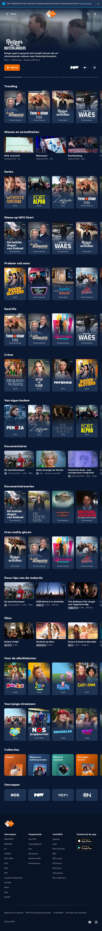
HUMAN (7, 854)
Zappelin (56, 839)
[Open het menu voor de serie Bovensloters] (23, 270)
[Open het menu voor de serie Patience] (71, 361)
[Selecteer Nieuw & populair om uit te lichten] (89, 76)
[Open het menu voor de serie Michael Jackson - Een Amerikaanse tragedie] (95, 493)
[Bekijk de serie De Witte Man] (39, 507)
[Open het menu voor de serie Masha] (23, 665)
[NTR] (63, 795)
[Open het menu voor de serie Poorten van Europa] (71, 493)
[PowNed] (39, 795)
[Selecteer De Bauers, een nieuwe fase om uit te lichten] (32, 76)
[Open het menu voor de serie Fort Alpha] (47, 178)
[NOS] (15, 795)
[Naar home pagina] (51, 13)
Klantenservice (34, 863)
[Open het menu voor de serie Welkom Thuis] (95, 711)
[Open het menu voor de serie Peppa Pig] (71, 665)
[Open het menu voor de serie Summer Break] (23, 711)
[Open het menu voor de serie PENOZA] (23, 407)
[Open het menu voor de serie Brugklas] (71, 711)
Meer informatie (85, 3)
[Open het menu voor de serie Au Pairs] (95, 270)
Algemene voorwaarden (14, 913)
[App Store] (85, 840)
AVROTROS (8, 839)
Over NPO (32, 839)
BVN (54, 854)
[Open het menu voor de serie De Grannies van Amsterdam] (71, 316)
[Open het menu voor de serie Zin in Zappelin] (47, 665)
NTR (6, 873)
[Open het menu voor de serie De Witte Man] (47, 493)
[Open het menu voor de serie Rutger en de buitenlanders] (71, 93)
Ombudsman (58, 873)
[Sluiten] (98, 3)
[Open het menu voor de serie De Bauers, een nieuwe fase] (23, 93)
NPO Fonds (57, 868)
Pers (30, 849)
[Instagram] (96, 923)
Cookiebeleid (58, 913)
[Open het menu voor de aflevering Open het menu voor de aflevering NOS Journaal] (31, 139)
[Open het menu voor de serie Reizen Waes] (95, 93)
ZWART (7, 897)
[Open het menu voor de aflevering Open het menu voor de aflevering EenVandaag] (95, 139)
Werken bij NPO (34, 858)
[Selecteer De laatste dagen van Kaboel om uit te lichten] (51, 76)
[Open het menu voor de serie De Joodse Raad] (71, 407)
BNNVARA (8, 844)
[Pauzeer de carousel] (94, 67)
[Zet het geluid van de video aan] (85, 67)
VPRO (6, 887)
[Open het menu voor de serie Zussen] (71, 178)
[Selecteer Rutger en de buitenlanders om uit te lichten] (13, 76)
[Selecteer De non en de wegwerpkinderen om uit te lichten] (70, 76)
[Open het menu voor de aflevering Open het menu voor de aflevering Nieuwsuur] (63, 139)
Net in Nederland (59, 878)
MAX (6, 863)
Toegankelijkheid (35, 844)
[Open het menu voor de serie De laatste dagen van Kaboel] (23, 224)
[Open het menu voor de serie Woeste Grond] (23, 178)
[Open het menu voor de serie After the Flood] (47, 361)
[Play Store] (85, 847)
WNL (6, 892)
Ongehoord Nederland (13, 878)
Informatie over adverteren (76, 913)
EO (5, 849)
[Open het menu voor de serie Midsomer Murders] (23, 361)
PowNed (7, 883)
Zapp (55, 844)
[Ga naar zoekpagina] (88, 14)
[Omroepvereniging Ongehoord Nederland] (87, 795)
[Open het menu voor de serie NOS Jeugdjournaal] (47, 711)
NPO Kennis (57, 863)
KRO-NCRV (8, 858)
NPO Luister (57, 858)
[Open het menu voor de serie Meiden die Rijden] (47, 270)
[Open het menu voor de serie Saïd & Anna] (95, 665)
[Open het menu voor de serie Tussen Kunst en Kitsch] (71, 270)
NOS (6, 868)
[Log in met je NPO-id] (95, 14)
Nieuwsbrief (33, 854)
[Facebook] (89, 923)
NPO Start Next (59, 849)
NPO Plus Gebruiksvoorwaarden (38, 913)
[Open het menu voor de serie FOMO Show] (47, 93)
